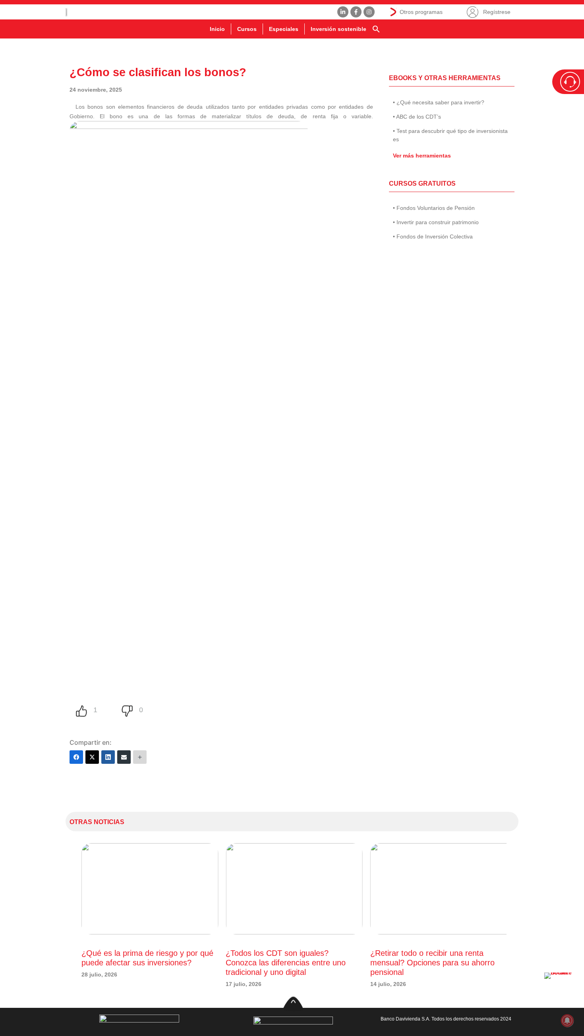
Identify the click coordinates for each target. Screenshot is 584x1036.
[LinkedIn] (108, 757)
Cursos (247, 29)
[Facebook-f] (356, 11)
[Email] (124, 757)
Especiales (283, 29)
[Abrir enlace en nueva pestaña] (560, 988)
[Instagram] (369, 11)
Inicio (217, 29)
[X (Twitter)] (92, 757)
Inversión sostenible (338, 29)
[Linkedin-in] (342, 11)
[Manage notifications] (567, 1020)
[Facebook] (76, 757)
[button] (376, 29)
